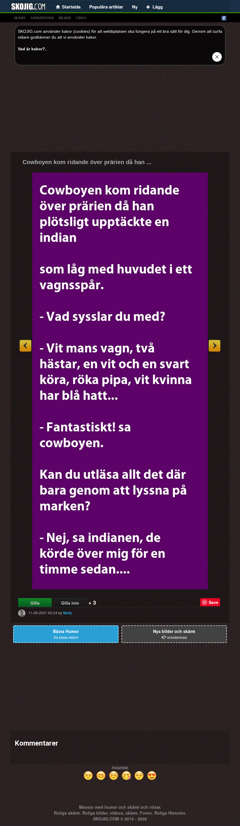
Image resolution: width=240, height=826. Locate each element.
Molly (67, 612)
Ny (135, 7)
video (81, 18)
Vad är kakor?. (32, 49)
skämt (19, 18)
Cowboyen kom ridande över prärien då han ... (87, 162)
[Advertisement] (120, 111)
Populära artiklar (106, 7)
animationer (42, 18)
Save (213, 602)
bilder (65, 18)
